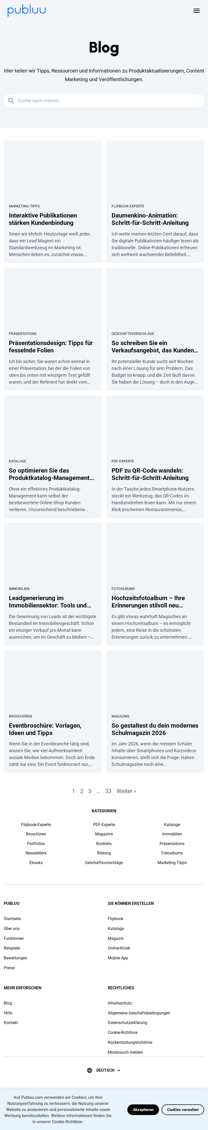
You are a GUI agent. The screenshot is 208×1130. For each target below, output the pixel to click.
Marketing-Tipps (24, 206)
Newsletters (36, 853)
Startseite (12, 918)
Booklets (104, 843)
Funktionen (14, 938)
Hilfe (8, 1013)
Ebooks (36, 862)
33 (108, 791)
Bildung (104, 853)
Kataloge (17, 461)
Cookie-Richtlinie (122, 1032)
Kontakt (11, 1022)
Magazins (120, 716)
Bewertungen (15, 958)
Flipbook (115, 918)
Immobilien (19, 589)
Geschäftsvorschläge (133, 334)
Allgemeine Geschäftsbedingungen (139, 1013)
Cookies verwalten (183, 1109)
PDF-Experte (123, 461)
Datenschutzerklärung (127, 1022)
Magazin (116, 938)
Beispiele (12, 948)
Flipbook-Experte (128, 206)
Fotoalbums (123, 589)
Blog (8, 1003)
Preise (9, 967)
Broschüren (20, 716)
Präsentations (22, 334)
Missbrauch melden (125, 1052)
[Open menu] (196, 10)
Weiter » (126, 791)
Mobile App (118, 958)
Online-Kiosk (119, 948)
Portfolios (36, 843)
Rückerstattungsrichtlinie (130, 1042)
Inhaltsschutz (120, 1003)
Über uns (12, 928)
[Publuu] (27, 10)
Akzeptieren (143, 1109)
